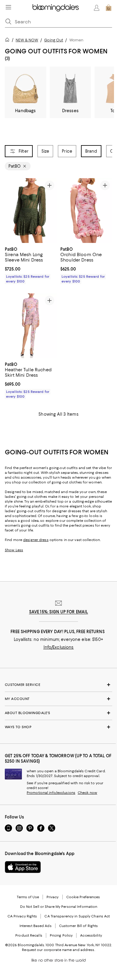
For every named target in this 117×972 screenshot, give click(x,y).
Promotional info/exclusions (51, 793)
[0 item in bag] (108, 7)
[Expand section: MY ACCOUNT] (58, 699)
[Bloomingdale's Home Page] (55, 7)
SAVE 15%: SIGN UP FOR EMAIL (58, 612)
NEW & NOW (27, 40)
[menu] (8, 7)
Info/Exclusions (59, 647)
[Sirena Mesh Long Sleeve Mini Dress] (31, 210)
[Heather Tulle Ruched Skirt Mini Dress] (31, 325)
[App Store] (23, 867)
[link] (31, 264)
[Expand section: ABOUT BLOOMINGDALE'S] (58, 713)
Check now (87, 793)
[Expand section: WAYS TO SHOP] (58, 727)
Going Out (53, 40)
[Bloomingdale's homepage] (8, 40)
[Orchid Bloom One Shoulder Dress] (86, 210)
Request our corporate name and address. (58, 950)
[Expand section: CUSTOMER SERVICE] (58, 685)
